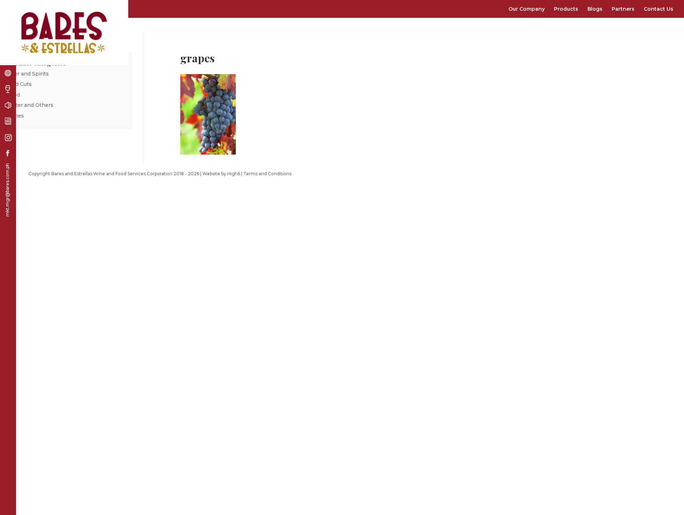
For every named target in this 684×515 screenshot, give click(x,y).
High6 (233, 173)
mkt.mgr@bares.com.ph (7, 190)
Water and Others (30, 105)
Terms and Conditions (267, 173)
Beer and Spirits (28, 74)
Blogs (594, 9)
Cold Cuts (19, 84)
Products (566, 9)
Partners (623, 9)
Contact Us (658, 9)
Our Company (526, 9)
